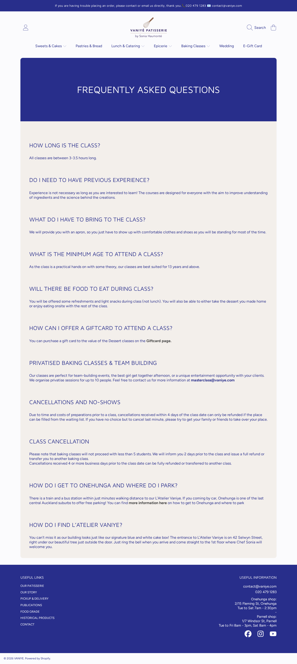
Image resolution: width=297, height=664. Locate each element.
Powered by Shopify (37, 658)
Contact (27, 624)
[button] (257, 28)
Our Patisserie (32, 586)
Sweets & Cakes (49, 46)
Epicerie (161, 46)
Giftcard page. (158, 341)
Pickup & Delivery (34, 598)
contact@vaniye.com (260, 586)
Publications (31, 605)
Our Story (28, 592)
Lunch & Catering (126, 46)
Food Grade (30, 611)
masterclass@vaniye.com (213, 380)
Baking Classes (193, 46)
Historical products (37, 618)
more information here (148, 503)
